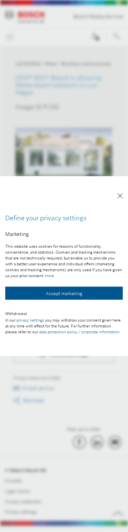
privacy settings (30, 320)
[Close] (120, 197)
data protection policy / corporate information (79, 331)
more (49, 275)
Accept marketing (64, 293)
